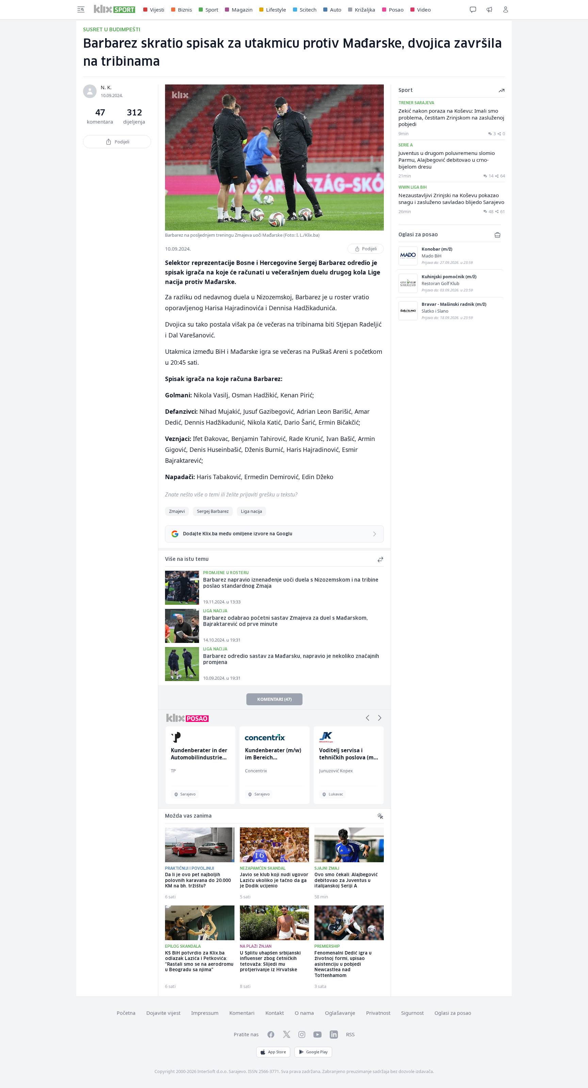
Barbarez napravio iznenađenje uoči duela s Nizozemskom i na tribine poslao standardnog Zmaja (290, 583)
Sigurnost (412, 1012)
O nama (304, 1012)
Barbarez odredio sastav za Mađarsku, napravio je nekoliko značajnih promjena (291, 659)
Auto (335, 9)
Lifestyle (276, 9)
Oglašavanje (340, 1012)
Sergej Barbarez (213, 511)
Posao (396, 9)
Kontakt (274, 1012)
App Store (277, 1051)
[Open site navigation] (81, 9)
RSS (350, 1034)
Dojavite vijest (163, 1012)
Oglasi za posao (453, 1013)
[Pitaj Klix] (473, 9)
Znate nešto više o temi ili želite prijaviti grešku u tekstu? (231, 494)
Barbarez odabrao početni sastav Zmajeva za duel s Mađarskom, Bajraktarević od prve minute (285, 621)
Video (424, 9)
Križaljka (365, 9)
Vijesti (157, 9)
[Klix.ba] (114, 9)
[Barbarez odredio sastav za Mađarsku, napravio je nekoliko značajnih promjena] (182, 664)
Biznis (185, 9)
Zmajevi (177, 511)
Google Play (317, 1051)
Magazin (242, 9)
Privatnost (378, 1012)
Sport (212, 9)
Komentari (242, 1012)
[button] (367, 718)
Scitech (308, 9)
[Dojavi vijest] (489, 9)
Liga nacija (251, 511)
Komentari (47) (274, 699)
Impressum (204, 1012)
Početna (126, 1013)
